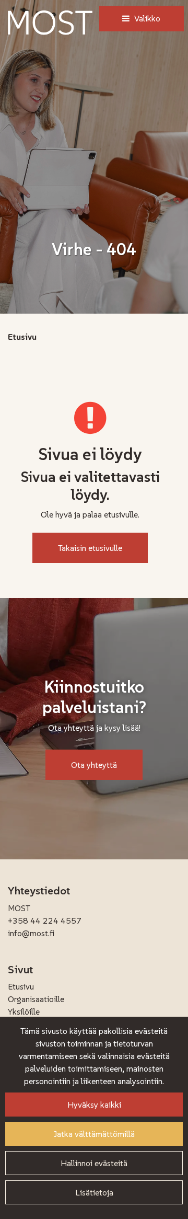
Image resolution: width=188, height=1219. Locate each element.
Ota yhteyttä (94, 765)
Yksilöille (24, 1011)
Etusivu (21, 986)
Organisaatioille (36, 999)
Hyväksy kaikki (94, 1104)
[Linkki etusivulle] (50, 22)
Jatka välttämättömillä (94, 1134)
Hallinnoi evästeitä (94, 1163)
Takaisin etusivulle (90, 548)
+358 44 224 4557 (44, 920)
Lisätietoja (94, 1192)
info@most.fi (31, 933)
